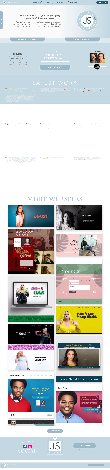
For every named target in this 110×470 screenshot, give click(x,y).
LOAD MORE (55, 431)
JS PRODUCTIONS (57, 468)
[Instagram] (30, 446)
